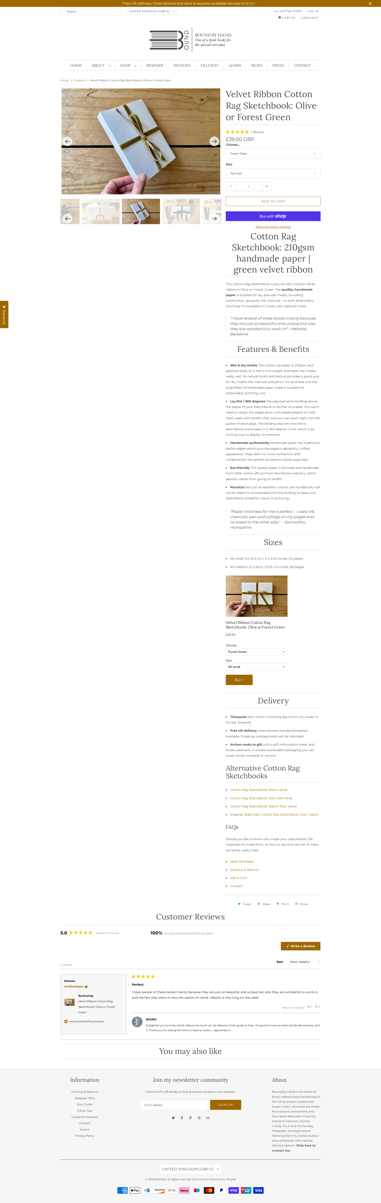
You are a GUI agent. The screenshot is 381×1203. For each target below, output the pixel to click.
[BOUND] (190, 42)
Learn (235, 65)
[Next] (214, 141)
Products (80, 80)
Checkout (309, 17)
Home (76, 65)
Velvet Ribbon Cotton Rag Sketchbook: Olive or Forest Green (96, 1007)
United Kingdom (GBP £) (150, 11)
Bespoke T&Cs (85, 1098)
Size (229, 164)
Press (278, 65)
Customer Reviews (84, 1117)
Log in (313, 11)
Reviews (182, 65)
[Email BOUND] (208, 1118)
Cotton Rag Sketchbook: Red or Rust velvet (263, 806)
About (99, 65)
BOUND (160, 1179)
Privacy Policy (85, 1135)
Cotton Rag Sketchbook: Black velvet (259, 790)
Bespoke (155, 65)
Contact (302, 65)
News (256, 65)
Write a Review (304, 947)
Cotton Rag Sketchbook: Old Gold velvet (261, 798)
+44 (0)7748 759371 (287, 11)
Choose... (233, 145)
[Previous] (67, 141)
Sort (280, 962)
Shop (126, 65)
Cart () (288, 17)
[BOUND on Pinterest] (190, 1118)
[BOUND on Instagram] (199, 1118)
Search (85, 1129)
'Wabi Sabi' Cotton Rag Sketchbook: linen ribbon (281, 815)
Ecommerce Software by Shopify (214, 1179)
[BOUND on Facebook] (182, 1118)
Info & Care (238, 878)
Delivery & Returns (244, 870)
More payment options (273, 227)
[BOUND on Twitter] (173, 1118)
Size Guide (84, 1104)
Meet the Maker (242, 862)
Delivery (210, 65)
